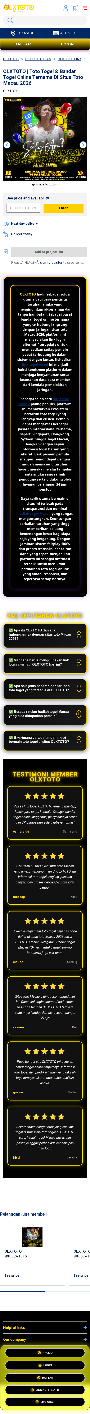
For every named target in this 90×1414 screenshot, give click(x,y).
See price (11, 1276)
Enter (63, 208)
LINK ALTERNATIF (48, 1388)
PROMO (48, 1353)
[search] (45, 20)
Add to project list (49, 252)
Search (9, 20)
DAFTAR (22, 44)
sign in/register (51, 263)
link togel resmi (35, 364)
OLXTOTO (28, 294)
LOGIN (67, 44)
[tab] (22, 1291)
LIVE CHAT (47, 1400)
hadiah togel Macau (34, 513)
